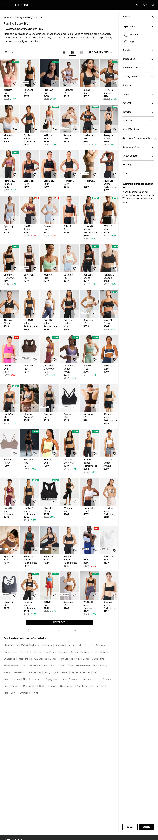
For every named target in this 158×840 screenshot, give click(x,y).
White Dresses (11, 666)
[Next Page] (90, 630)
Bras (14, 652)
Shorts (7, 673)
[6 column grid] (72, 52)
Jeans (23, 652)
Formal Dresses (39, 659)
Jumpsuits (47, 645)
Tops (90, 645)
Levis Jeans (50, 652)
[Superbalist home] (19, 5)
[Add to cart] (15, 83)
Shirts (53, 659)
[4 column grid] (64, 52)
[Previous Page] (28, 630)
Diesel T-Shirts (66, 666)
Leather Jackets (100, 652)
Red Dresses (29, 686)
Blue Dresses (34, 673)
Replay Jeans (51, 679)
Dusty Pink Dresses (80, 673)
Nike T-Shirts (10, 693)
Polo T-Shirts (49, 666)
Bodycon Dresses (48, 686)
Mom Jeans (19, 673)
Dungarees (9, 659)
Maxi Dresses (104, 679)
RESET (130, 827)
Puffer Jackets (87, 679)
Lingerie (71, 645)
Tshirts (81, 645)
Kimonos (59, 645)
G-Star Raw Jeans (30, 645)
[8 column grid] (81, 52)
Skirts (6, 652)
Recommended (99, 52)
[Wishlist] (145, 5)
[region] (9, 73)
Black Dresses (11, 645)
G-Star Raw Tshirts (30, 666)
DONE (146, 827)
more (125, 203)
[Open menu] (5, 5)
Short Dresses (97, 686)
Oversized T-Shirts (29, 693)
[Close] (152, 16)
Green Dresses (69, 679)
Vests (96, 673)
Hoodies (63, 652)
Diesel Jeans (35, 652)
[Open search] (137, 5)
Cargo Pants (98, 659)
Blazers (74, 652)
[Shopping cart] (152, 5)
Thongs (48, 673)
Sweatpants (99, 666)
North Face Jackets (32, 679)
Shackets (82, 686)
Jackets (85, 652)
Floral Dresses (66, 659)
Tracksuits (23, 659)
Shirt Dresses (61, 673)
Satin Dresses (67, 686)
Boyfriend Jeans (12, 679)
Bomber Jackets (12, 686)
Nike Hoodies (83, 666)
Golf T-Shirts (82, 659)
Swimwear (101, 645)
